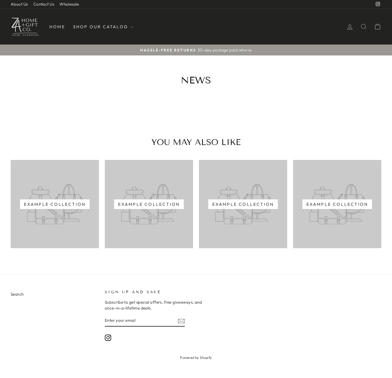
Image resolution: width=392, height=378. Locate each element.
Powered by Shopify (196, 357)
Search (17, 294)
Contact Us (43, 4)
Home (57, 26)
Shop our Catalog (101, 26)
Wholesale (69, 4)
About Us (19, 4)
